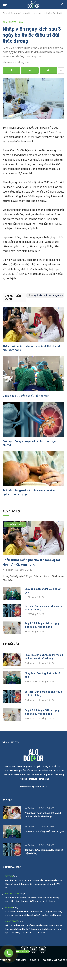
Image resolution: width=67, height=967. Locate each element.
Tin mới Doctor (14, 524)
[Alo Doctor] (33, 4)
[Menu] (5, 4)
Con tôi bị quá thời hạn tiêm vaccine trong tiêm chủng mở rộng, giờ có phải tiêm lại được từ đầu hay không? (33, 913)
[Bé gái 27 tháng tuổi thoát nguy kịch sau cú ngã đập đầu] (12, 627)
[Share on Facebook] (11, 70)
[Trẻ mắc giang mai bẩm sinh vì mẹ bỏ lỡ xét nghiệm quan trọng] (33, 468)
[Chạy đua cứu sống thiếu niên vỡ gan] (33, 373)
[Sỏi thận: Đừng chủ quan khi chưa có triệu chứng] (33, 419)
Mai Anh (9, 907)
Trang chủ (7, 13)
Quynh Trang (11, 921)
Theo (45, 295)
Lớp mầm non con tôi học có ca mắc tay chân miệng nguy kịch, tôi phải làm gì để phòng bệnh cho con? (32, 899)
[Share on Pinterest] (48, 70)
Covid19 (34, 960)
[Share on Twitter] (29, 70)
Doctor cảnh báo (13, 22)
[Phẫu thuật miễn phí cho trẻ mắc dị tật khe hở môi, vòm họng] (33, 324)
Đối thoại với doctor (55, 960)
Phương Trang (12, 894)
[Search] (62, 4)
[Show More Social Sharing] (61, 70)
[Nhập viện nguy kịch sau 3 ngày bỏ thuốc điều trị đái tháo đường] (33, 118)
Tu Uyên (9, 876)
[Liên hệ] (8, 953)
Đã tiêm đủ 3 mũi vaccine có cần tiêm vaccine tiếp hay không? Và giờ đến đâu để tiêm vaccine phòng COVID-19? (33, 884)
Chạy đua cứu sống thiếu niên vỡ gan (26, 395)
